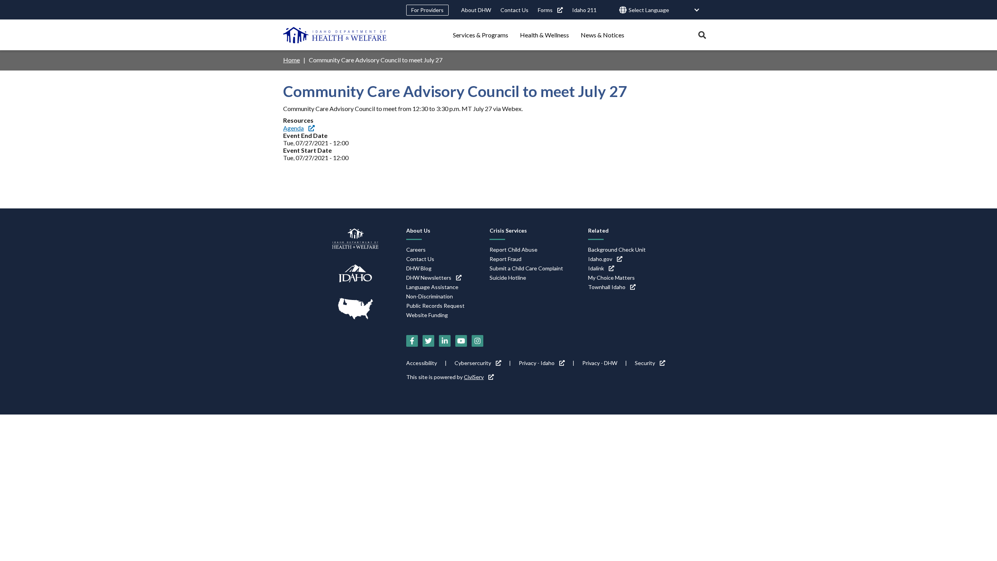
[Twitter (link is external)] (428, 341)
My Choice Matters (611, 277)
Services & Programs (480, 35)
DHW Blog (419, 268)
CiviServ (474, 377)
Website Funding (427, 315)
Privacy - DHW (599, 363)
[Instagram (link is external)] (477, 341)
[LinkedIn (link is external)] (445, 341)
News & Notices (602, 35)
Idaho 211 (584, 10)
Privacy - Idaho (537, 363)
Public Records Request (435, 305)
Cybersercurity (472, 363)
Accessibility (421, 363)
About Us (418, 230)
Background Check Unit (617, 249)
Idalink (596, 268)
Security (645, 363)
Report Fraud (505, 259)
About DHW (476, 10)
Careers (416, 249)
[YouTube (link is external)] (461, 341)
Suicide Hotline (508, 277)
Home (291, 60)
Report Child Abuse (513, 249)
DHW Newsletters (428, 277)
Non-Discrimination (429, 296)
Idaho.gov (600, 259)
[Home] (335, 35)
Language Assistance (432, 287)
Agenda (293, 128)
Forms (545, 10)
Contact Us (514, 10)
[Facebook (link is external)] (412, 341)
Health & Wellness (544, 35)
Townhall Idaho (606, 287)
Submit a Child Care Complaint (526, 268)
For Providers (427, 10)
